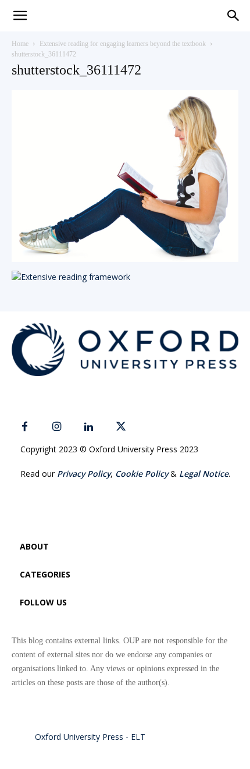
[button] (233, 15)
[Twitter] (121, 427)
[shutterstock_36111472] (125, 258)
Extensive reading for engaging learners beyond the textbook (123, 44)
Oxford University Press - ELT (90, 736)
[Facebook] (25, 427)
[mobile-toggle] (19, 15)
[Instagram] (57, 427)
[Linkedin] (89, 427)
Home (20, 44)
